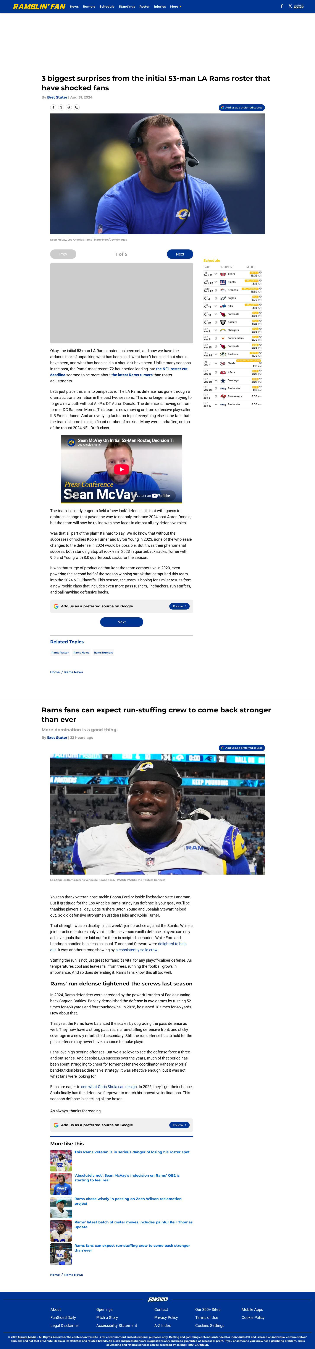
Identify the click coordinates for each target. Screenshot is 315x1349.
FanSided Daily (63, 1317)
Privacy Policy (166, 1317)
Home (55, 672)
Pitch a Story (107, 1317)
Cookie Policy (253, 1317)
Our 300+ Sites (207, 1309)
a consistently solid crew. (137, 950)
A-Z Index (162, 1325)
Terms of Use (206, 1317)
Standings (127, 6)
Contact (161, 1309)
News (74, 6)
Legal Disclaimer (64, 1325)
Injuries (160, 6)
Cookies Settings (209, 1325)
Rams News (81, 652)
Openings (104, 1309)
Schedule (107, 6)
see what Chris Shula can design (108, 1086)
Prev (63, 254)
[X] (290, 6)
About (55, 1309)
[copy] (77, 107)
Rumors (89, 6)
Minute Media (27, 1337)
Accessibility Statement (116, 1325)
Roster (144, 6)
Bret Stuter (57, 97)
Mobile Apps (252, 1309)
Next (180, 254)
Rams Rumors (103, 652)
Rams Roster (60, 652)
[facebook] (282, 6)
